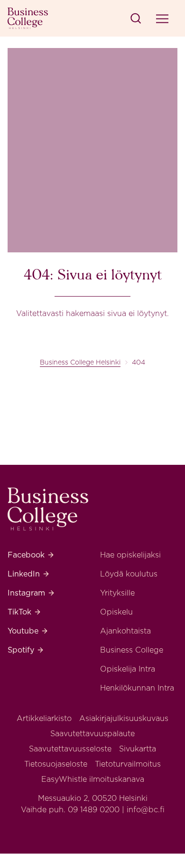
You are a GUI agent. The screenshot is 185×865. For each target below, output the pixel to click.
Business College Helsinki (80, 362)
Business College (131, 649)
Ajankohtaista (125, 630)
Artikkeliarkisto (44, 718)
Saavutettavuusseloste (70, 748)
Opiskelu (116, 611)
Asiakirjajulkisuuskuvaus (123, 718)
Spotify (26, 649)
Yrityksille (117, 592)
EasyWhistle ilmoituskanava (92, 779)
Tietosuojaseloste (55, 764)
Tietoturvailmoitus (128, 764)
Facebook (31, 554)
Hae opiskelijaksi (130, 554)
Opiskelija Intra (127, 668)
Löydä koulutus (128, 573)
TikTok (24, 611)
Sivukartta (137, 748)
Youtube (28, 630)
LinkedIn (29, 573)
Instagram (31, 592)
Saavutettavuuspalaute (92, 733)
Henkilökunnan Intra (137, 687)
